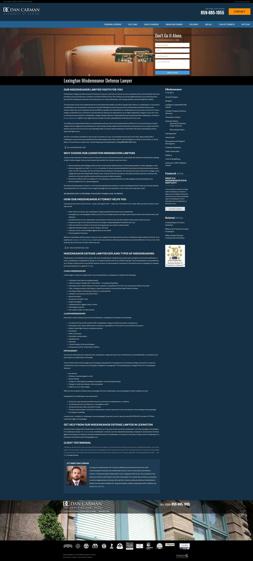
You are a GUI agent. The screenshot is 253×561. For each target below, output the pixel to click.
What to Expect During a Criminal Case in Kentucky (175, 236)
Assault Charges (171, 97)
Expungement (170, 133)
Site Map (89, 557)
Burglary (168, 101)
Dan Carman (93, 168)
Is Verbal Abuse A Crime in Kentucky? (175, 223)
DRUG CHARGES (151, 24)
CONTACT (239, 11)
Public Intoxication (172, 151)
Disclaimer (74, 557)
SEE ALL (208, 24)
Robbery (168, 155)
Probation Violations (173, 147)
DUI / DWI (132, 24)
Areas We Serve (82, 557)
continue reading (175, 209)
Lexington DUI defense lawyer (82, 240)
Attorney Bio (98, 486)
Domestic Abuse (171, 121)
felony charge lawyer (71, 118)
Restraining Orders (177, 130)
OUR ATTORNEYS (227, 24)
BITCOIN (246, 24)
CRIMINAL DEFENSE (112, 24)
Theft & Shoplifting (172, 159)
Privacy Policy (66, 557)
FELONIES (194, 24)
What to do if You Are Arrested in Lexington (176, 230)
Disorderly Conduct (173, 117)
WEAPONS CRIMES (174, 24)
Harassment (170, 137)
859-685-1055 (212, 12)
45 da (89, 266)
